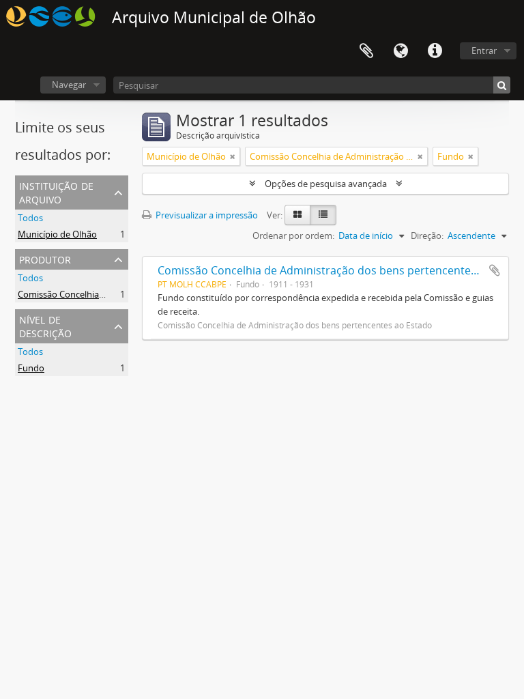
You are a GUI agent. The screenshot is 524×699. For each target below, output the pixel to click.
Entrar (484, 50)
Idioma (400, 51)
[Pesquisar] (501, 85)
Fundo (31, 368)
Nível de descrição (45, 325)
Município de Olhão (57, 234)
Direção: (427, 235)
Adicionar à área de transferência (494, 270)
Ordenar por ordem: (293, 235)
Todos (30, 218)
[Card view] (297, 215)
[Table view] (323, 215)
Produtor (45, 258)
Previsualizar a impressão (206, 215)
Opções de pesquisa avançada (326, 183)
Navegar (69, 85)
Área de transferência (366, 51)
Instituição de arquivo (56, 191)
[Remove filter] (232, 156)
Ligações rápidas (435, 51)
